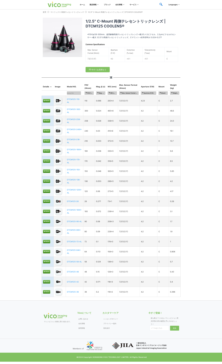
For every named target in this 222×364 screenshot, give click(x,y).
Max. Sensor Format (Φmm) (128, 86)
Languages (173, 4)
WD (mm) (112, 86)
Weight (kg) (173, 86)
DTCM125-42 (73, 282)
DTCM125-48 (73, 272)
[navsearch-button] (161, 4)
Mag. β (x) (100, 86)
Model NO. (71, 86)
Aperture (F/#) (147, 86)
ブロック (107, 4)
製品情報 (93, 4)
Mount (161, 86)
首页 (44, 12)
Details (46, 86)
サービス (133, 4)
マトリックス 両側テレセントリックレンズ (67, 12)
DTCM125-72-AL (74, 241)
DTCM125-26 (73, 201)
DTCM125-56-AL (74, 262)
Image (57, 86)
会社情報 (118, 4)
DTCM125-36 (73, 292)
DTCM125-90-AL (74, 221)
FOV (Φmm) (88, 86)
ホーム (82, 4)
